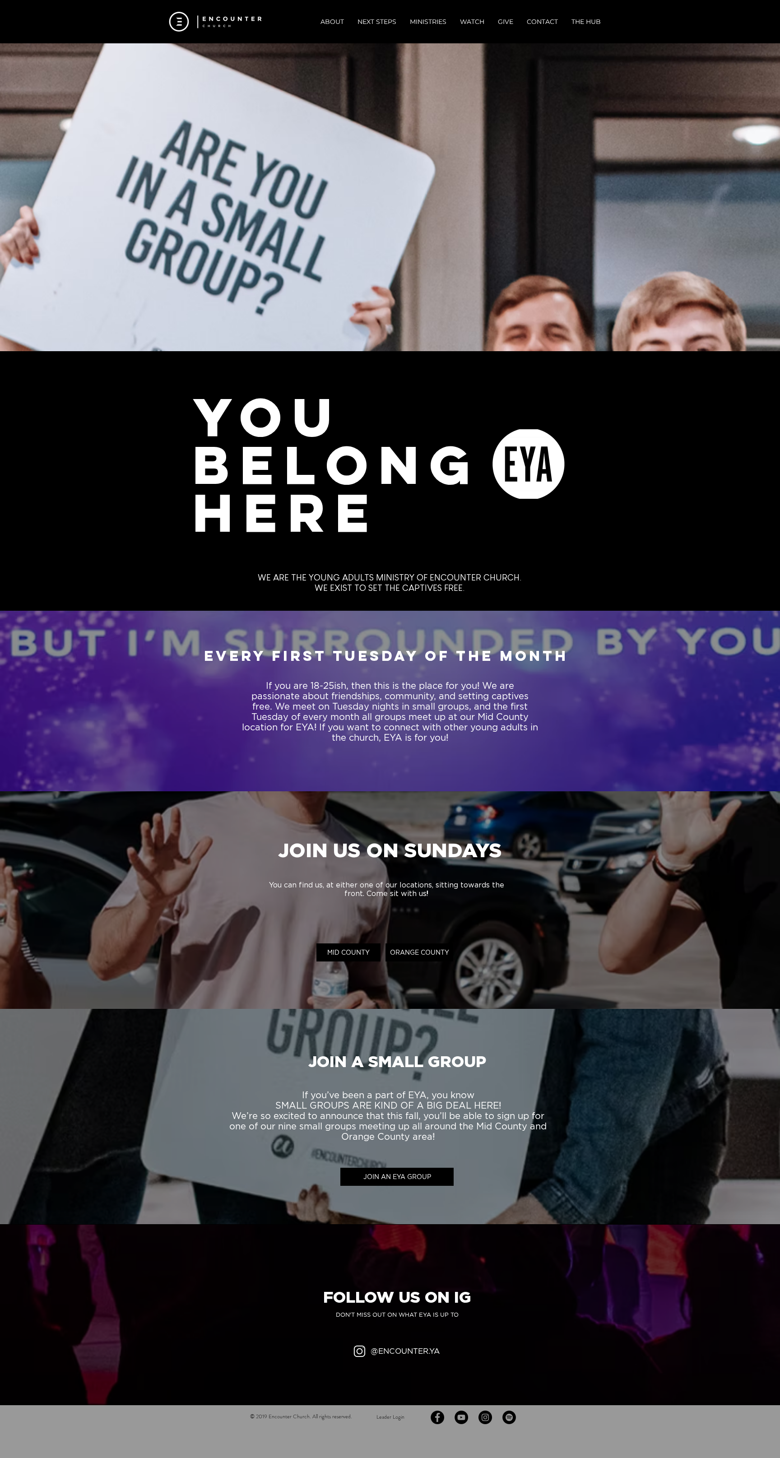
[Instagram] (485, 1417)
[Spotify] (509, 1417)
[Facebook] (437, 1417)
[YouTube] (461, 1417)
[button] (332, 21)
